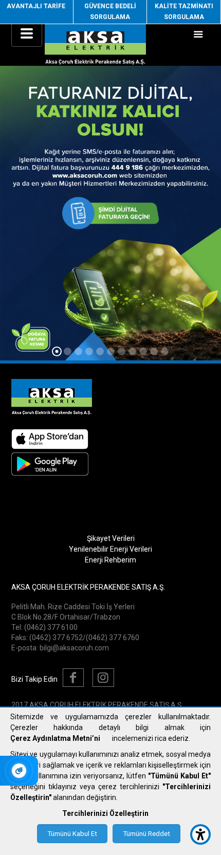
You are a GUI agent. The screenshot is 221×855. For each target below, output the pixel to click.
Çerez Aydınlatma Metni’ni (55, 738)
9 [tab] (143, 351)
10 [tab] (154, 351)
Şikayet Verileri (111, 538)
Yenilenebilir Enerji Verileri (110, 549)
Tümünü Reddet (146, 834)
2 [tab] (67, 351)
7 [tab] (121, 351)
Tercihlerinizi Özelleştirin (105, 813)
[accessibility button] (200, 834)
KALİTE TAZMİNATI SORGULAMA (184, 12)
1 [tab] (56, 351)
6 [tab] (111, 351)
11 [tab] (165, 351)
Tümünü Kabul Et (72, 834)
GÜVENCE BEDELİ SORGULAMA (110, 12)
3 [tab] (78, 351)
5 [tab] (100, 351)
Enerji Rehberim (110, 560)
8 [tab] (132, 351)
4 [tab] (89, 351)
